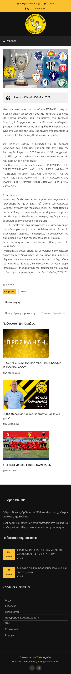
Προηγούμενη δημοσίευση (19, 313)
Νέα (7, 623)
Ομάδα (23, 291)
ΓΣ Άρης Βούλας (28, 661)
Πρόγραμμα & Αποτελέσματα (22, 617)
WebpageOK (43, 657)
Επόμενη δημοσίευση (54, 313)
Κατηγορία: (9, 291)
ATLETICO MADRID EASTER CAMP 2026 (27, 465)
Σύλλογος (10, 606)
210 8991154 (39, 8)
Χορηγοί (50, 3)
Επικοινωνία (12, 629)
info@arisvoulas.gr (29, 3)
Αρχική (9, 600)
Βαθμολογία (12, 612)
